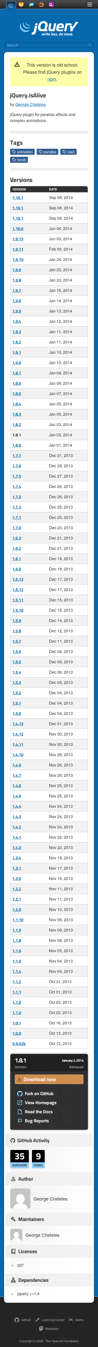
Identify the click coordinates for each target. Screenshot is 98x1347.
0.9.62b (19, 1043)
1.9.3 (16, 331)
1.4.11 (17, 744)
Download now (40, 1079)
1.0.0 (16, 1033)
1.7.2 (16, 507)
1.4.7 (16, 775)
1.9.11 (17, 249)
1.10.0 (17, 228)
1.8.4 (16, 404)
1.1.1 (16, 992)
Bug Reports (37, 1120)
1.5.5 (16, 662)
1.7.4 (16, 486)
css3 (71, 151)
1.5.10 (17, 610)
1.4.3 (16, 816)
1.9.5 (16, 311)
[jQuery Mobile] (31, 4)
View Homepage (41, 1102)
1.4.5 (16, 796)
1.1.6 (16, 950)
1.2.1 (16, 899)
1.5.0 (16, 713)
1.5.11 (17, 600)
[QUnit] (51, 4)
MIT (20, 1265)
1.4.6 (16, 785)
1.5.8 (16, 631)
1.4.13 (17, 723)
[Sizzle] (41, 4)
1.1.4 (16, 971)
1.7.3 (16, 497)
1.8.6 (16, 383)
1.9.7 (16, 290)
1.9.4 (16, 321)
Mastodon (52, 1328)
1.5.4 (16, 672)
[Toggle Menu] (89, 4)
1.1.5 (16, 961)
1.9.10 (17, 259)
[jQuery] (11, 5)
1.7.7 (16, 455)
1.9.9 (16, 270)
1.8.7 (16, 373)
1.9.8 (16, 280)
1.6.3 (16, 538)
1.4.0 (16, 847)
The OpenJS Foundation (62, 1341)
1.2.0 (16, 909)
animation (25, 151)
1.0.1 (16, 1023)
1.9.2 (16, 342)
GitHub (26, 1320)
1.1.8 (16, 940)
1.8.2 (16, 424)
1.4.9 (16, 765)
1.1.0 (16, 1002)
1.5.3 (16, 682)
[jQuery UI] (21, 4)
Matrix (79, 1320)
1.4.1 (16, 837)
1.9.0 (16, 362)
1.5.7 (16, 641)
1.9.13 (17, 239)
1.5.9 (16, 620)
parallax (50, 151)
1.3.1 (16, 868)
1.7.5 (16, 476)
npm (51, 78)
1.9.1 (16, 352)
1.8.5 (16, 393)
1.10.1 (17, 197)
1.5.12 (17, 589)
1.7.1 (16, 517)
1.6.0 (16, 569)
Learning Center (53, 1320)
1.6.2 (16, 548)
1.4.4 (16, 806)
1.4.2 (16, 827)
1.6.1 (16, 558)
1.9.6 (16, 300)
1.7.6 (16, 466)
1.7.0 (16, 527)
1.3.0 (16, 878)
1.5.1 (16, 703)
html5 (21, 159)
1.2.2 (16, 889)
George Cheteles (30, 104)
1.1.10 (17, 919)
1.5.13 (17, 579)
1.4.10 (17, 754)
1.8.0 (16, 445)
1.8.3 (16, 414)
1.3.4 (16, 858)
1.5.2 (16, 693)
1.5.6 (16, 651)
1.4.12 (17, 734)
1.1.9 (16, 930)
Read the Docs (39, 1111)
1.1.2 (16, 981)
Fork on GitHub (39, 1093)
